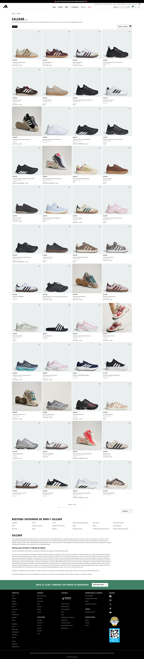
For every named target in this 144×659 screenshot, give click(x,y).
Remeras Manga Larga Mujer (120, 528)
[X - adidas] (120, 605)
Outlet (89, 7)
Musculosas (96, 522)
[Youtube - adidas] (120, 613)
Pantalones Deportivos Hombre (101, 528)
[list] (64, 27)
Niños (66, 7)
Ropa (13, 525)
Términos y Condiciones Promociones (71, 653)
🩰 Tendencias (74, 7)
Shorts (54, 522)
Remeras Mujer (117, 525)
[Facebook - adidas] (120, 597)
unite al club (134, 4)
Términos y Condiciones (57, 653)
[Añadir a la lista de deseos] (39, 32)
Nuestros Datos (47, 653)
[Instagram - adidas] (120, 601)
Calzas (74, 525)
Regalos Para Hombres (58, 525)
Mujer (54, 7)
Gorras (34, 522)
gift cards (129, 4)
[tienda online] (5, 6)
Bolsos (94, 525)
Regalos (54, 528)
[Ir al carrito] (139, 7)
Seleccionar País (105, 653)
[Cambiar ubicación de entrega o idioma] (139, 4)
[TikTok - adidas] (120, 609)
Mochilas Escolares (37, 525)
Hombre (60, 7)
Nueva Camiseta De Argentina (80, 522)
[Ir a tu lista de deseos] (135, 7)
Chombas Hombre (77, 528)
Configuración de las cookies (36, 653)
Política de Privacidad (96, 653)
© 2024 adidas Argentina (72, 657)
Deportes (83, 7)
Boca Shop (15, 528)
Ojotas (33, 528)
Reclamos (112, 653)
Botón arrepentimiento (107, 4)
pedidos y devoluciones (121, 4)
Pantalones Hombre (118, 522)
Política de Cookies (85, 653)
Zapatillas (14, 522)
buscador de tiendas (98, 4)
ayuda (114, 4)
